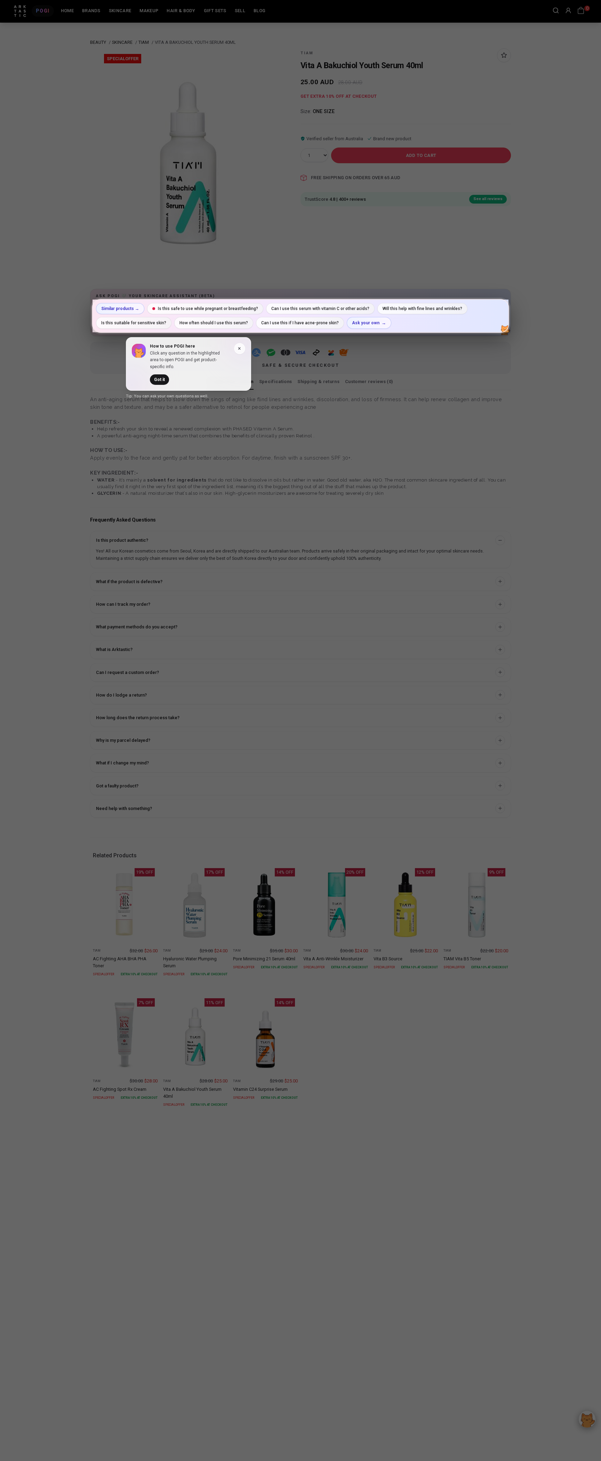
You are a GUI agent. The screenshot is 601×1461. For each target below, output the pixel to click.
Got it (159, 379)
